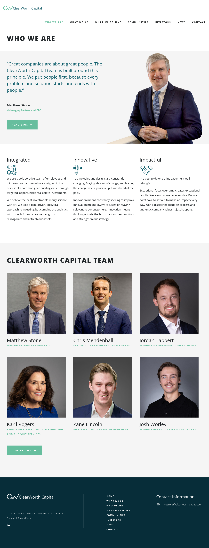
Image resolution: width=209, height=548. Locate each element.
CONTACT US (22, 450)
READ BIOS (20, 124)
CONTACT (112, 529)
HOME (110, 496)
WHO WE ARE (114, 505)
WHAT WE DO (115, 500)
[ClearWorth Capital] (22, 7)
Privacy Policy (24, 518)
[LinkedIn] (8, 525)
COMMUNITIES (115, 515)
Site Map (11, 518)
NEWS (110, 524)
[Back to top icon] (193, 541)
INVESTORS (113, 519)
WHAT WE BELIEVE (118, 510)
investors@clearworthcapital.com (182, 504)
